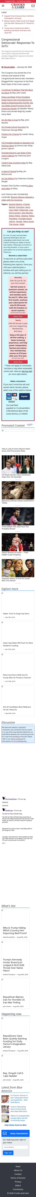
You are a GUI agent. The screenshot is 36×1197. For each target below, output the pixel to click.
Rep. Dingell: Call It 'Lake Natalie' (13, 1074)
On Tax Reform (8, 178)
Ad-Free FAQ (27, 371)
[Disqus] (18, 819)
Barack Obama (15, 204)
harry (27, 207)
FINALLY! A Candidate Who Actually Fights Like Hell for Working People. (20, 1118)
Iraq (31, 210)
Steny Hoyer (28, 221)
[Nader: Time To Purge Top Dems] (18, 601)
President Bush (25, 218)
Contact (18, 1174)
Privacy (18, 1181)
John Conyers (15, 213)
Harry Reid (13, 210)
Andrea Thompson (9, 974)
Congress (20, 207)
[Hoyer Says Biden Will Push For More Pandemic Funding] (18, 631)
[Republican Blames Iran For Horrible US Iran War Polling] (15, 986)
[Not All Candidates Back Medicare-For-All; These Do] (18, 695)
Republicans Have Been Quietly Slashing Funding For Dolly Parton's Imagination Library (15, 1041)
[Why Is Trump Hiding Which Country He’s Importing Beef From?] (15, 917)
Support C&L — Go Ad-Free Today (18, 1)
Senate (19, 221)
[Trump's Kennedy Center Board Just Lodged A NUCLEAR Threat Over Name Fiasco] (15, 949)
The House (13, 224)
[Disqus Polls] (18, 769)
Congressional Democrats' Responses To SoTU (17, 43)
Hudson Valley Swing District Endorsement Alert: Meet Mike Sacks (19, 1109)
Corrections (18, 1189)
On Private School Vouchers (13, 127)
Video (21, 224)
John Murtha (27, 213)
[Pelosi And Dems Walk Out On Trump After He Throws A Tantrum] (18, 663)
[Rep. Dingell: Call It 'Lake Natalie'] (15, 1062)
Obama (24, 215)
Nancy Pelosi (14, 215)
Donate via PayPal (24, 396)
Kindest (11, 401)
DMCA (18, 1185)
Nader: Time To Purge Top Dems (16, 613)
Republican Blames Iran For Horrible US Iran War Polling (14, 999)
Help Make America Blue (15, 1125)
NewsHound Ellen (9, 937)
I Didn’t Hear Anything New (13, 162)
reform (12, 221)
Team (18, 1166)
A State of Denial (8, 171)
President (13, 218)
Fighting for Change (10, 134)
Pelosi (31, 215)
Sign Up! (8, 1153)
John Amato (7, 1006)
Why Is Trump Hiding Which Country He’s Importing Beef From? (15, 930)
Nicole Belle (9, 67)
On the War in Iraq (9, 120)
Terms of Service (17, 739)
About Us (18, 1170)
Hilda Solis (23, 210)
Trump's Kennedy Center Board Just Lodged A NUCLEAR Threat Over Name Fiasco (13, 965)
